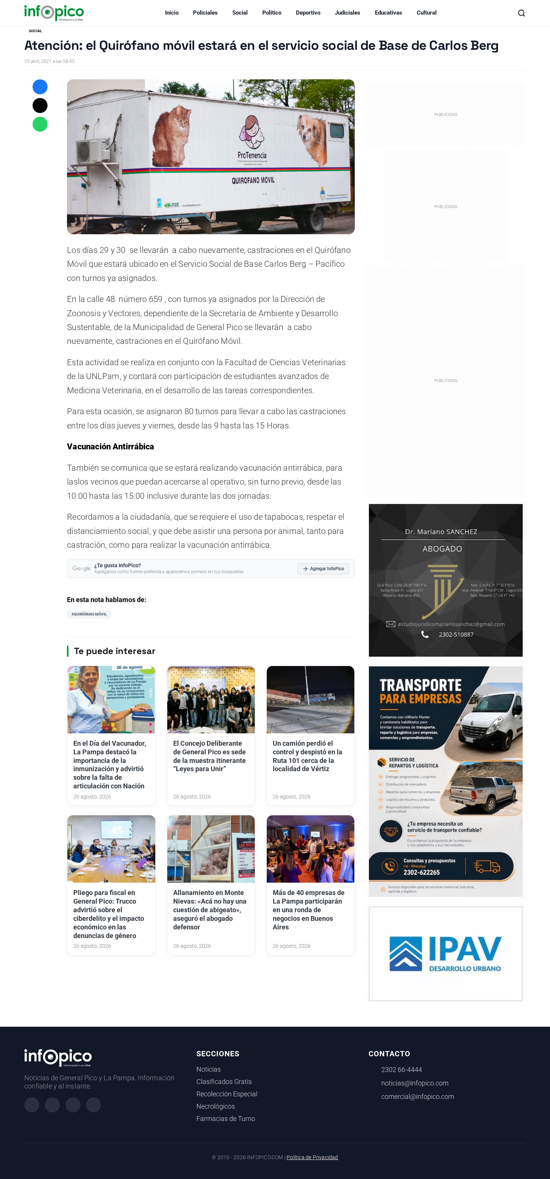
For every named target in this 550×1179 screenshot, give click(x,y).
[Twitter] (72, 1104)
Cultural (427, 12)
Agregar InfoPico (327, 568)
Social (240, 12)
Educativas (388, 12)
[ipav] (446, 953)
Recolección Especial (226, 1094)
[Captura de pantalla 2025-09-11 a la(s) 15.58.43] (446, 580)
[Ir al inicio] (54, 13)
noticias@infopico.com (415, 1083)
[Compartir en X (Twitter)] (40, 105)
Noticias (208, 1069)
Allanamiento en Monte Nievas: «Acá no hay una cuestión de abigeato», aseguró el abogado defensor (210, 910)
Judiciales (347, 12)
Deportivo (308, 12)
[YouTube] (93, 1104)
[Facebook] (31, 1104)
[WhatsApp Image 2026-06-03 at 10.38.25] (446, 781)
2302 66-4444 (401, 1069)
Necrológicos (215, 1106)
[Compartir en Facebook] (40, 86)
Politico (271, 12)
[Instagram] (52, 1104)
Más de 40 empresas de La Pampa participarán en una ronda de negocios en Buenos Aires (309, 910)
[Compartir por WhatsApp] (40, 124)
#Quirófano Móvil (89, 614)
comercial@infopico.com (417, 1096)
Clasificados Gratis (224, 1081)
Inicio (171, 12)
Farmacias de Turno (225, 1119)
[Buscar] (521, 13)
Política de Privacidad (312, 1157)
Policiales (205, 12)
